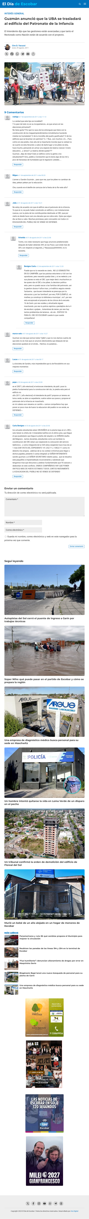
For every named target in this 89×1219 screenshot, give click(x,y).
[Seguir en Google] (61, 1203)
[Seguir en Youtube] (44, 1203)
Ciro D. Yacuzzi (18, 45)
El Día (19, 4)
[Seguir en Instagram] (39, 1203)
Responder (18, 164)
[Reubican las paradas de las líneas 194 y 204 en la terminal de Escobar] (11, 952)
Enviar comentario (76, 546)
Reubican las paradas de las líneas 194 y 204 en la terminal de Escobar (49, 949)
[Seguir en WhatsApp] (50, 1203)
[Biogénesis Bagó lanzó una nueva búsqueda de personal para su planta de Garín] (11, 977)
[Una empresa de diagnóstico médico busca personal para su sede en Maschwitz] (11, 989)
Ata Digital (74, 1211)
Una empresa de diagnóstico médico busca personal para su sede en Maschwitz (51, 986)
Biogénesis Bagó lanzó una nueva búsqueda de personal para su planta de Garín (51, 974)
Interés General (14, 13)
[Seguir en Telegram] (55, 1203)
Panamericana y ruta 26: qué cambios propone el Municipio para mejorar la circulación (50, 937)
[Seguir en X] (27, 1203)
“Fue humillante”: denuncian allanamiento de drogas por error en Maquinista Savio (51, 962)
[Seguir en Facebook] (33, 1203)
